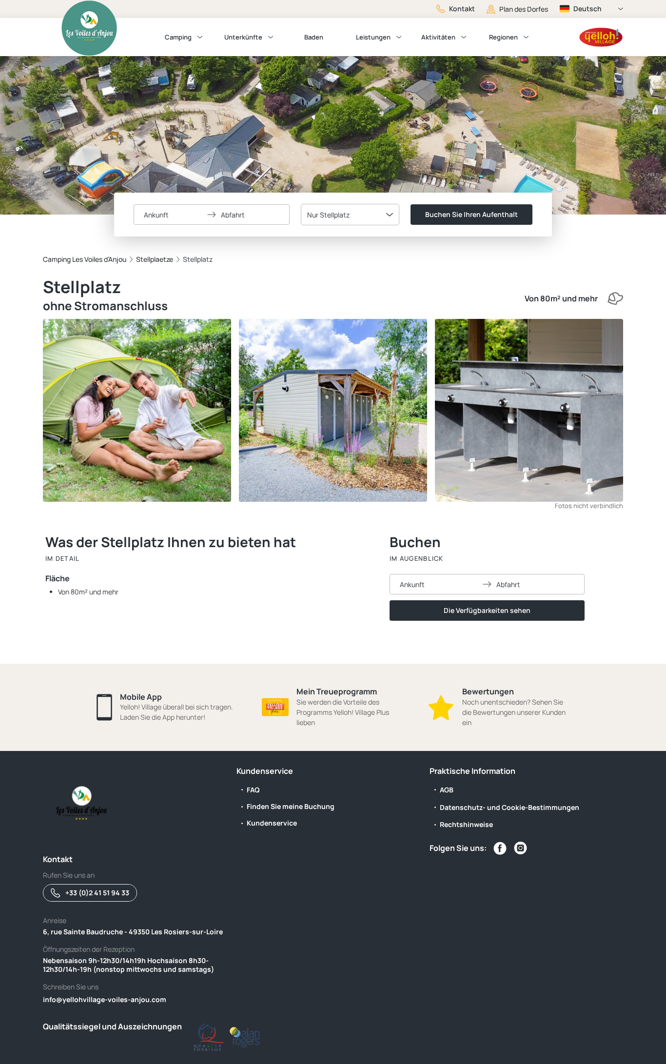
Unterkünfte (243, 37)
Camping (178, 37)
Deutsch (587, 8)
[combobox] (350, 214)
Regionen (503, 37)
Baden (313, 37)
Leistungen (373, 37)
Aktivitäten (438, 37)
